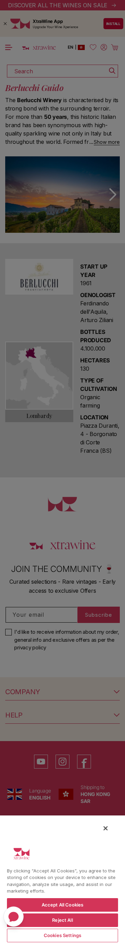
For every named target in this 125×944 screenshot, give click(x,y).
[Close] (105, 828)
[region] (62, 879)
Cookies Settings (62, 935)
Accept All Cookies (62, 905)
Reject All (62, 920)
